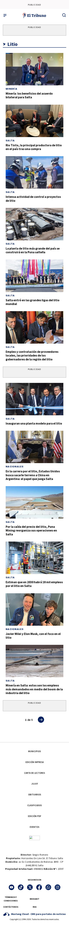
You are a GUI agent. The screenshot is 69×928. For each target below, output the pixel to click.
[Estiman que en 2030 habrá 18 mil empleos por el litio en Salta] (34, 558)
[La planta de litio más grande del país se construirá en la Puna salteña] (34, 224)
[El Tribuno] (34, 15)
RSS (34, 907)
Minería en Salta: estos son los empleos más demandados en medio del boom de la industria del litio (34, 689)
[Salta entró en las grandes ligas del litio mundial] (34, 275)
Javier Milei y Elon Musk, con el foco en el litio (33, 636)
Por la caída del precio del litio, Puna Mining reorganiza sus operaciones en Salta (31, 530)
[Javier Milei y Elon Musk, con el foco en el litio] (34, 609)
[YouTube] (11, 887)
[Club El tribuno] (34, 837)
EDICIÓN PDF (34, 816)
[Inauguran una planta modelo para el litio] (34, 399)
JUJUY (34, 783)
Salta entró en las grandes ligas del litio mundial (32, 302)
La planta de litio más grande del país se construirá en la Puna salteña (33, 250)
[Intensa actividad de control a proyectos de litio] (34, 172)
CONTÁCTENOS (10, 907)
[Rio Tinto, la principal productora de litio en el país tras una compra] (34, 121)
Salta (10, 140)
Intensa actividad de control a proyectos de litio (33, 198)
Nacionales (15, 466)
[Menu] (5, 15)
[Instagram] (57, 887)
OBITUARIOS (34, 794)
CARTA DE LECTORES (34, 772)
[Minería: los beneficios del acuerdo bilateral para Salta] (34, 69)
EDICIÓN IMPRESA (34, 762)
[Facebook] (39, 887)
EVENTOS (34, 826)
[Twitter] (30, 887)
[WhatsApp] (48, 887)
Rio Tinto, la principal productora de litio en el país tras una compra (34, 147)
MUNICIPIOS (34, 751)
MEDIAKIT (34, 899)
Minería (11, 88)
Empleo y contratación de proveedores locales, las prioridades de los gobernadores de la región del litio (32, 355)
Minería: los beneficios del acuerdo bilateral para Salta (29, 95)
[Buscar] (64, 15)
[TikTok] (21, 887)
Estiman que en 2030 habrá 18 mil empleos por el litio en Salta (34, 584)
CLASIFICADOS (34, 805)
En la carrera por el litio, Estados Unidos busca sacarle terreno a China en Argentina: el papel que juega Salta (33, 475)
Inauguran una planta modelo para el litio (34, 423)
